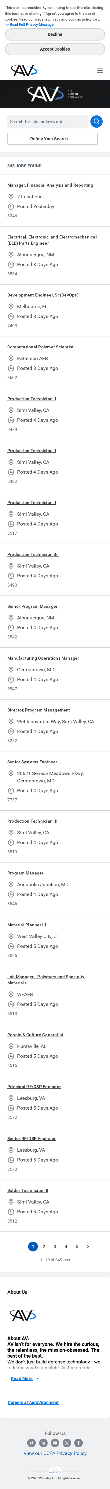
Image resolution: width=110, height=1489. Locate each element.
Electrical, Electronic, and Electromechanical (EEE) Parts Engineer (52, 240)
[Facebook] (78, 1443)
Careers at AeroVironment (33, 1402)
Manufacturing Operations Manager (43, 658)
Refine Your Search (49, 138)
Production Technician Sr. (33, 554)
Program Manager (25, 873)
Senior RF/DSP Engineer (31, 1138)
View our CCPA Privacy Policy (55, 1453)
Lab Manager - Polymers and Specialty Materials (46, 979)
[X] (67, 1443)
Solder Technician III (27, 1190)
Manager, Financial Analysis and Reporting (50, 185)
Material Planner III (26, 924)
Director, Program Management (38, 710)
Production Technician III (32, 821)
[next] (88, 1246)
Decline (55, 34)
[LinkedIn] (43, 1443)
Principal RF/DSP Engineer (34, 1086)
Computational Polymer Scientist (40, 346)
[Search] (96, 121)
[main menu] (100, 70)
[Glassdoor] (31, 1443)
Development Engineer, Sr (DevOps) (43, 295)
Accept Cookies (55, 49)
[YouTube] (55, 1443)
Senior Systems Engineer (32, 761)
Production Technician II (31, 398)
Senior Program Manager (32, 606)
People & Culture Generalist (35, 1034)
